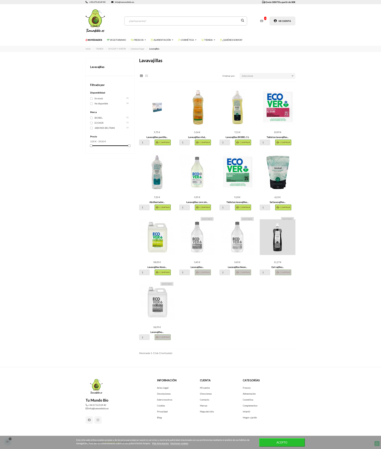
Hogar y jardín (250, 417)
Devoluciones (164, 393)
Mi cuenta (205, 387)
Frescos (247, 387)
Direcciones (206, 393)
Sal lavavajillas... (278, 202)
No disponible (111, 103)
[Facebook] (89, 420)
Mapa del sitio (207, 411)
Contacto (204, 399)
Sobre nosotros (164, 399)
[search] (242, 21)
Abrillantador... (157, 202)
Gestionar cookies (179, 443)
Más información (160, 443)
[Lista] (146, 76)
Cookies (161, 405)
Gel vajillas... (277, 267)
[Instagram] (98, 420)
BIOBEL (111, 117)
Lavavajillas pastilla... (157, 137)
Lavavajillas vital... (197, 137)
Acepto (282, 442)
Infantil (246, 411)
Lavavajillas (97, 67)
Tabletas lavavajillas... (278, 137)
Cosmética (248, 399)
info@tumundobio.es (124, 2)
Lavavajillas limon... (157, 267)
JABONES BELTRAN (111, 127)
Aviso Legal (162, 387)
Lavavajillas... (197, 267)
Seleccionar (247, 75)
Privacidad (162, 411)
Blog (159, 417)
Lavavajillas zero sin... (197, 202)
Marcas (203, 405)
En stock (111, 98)
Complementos (250, 405)
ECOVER (111, 122)
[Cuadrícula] (141, 76)
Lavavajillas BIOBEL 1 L (237, 137)
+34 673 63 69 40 (97, 2)
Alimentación (249, 393)
